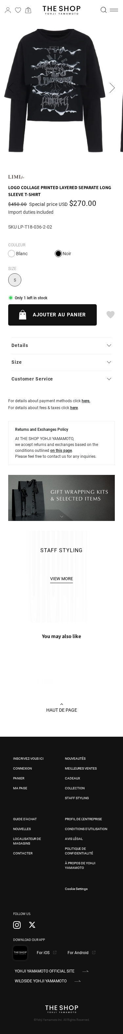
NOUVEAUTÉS (75, 758)
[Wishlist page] (18, 10)
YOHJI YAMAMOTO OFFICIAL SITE (44, 971)
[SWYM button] (110, 315)
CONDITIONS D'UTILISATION (86, 829)
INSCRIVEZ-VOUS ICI (28, 758)
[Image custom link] (61, 517)
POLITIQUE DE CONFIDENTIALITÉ (79, 851)
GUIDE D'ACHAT (25, 819)
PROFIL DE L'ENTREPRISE (83, 819)
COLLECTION (75, 788)
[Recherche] (104, 10)
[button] (114, 10)
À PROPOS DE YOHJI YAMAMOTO (80, 865)
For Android (79, 952)
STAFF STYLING (77, 798)
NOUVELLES (22, 829)
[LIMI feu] (16, 177)
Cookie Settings (76, 889)
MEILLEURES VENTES (81, 768)
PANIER (18, 778)
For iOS (44, 952)
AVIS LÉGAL (74, 839)
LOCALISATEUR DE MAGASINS (27, 841)
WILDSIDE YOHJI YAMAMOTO (41, 981)
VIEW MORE (61, 578)
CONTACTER (22, 853)
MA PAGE (20, 788)
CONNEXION (22, 768)
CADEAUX (72, 778)
